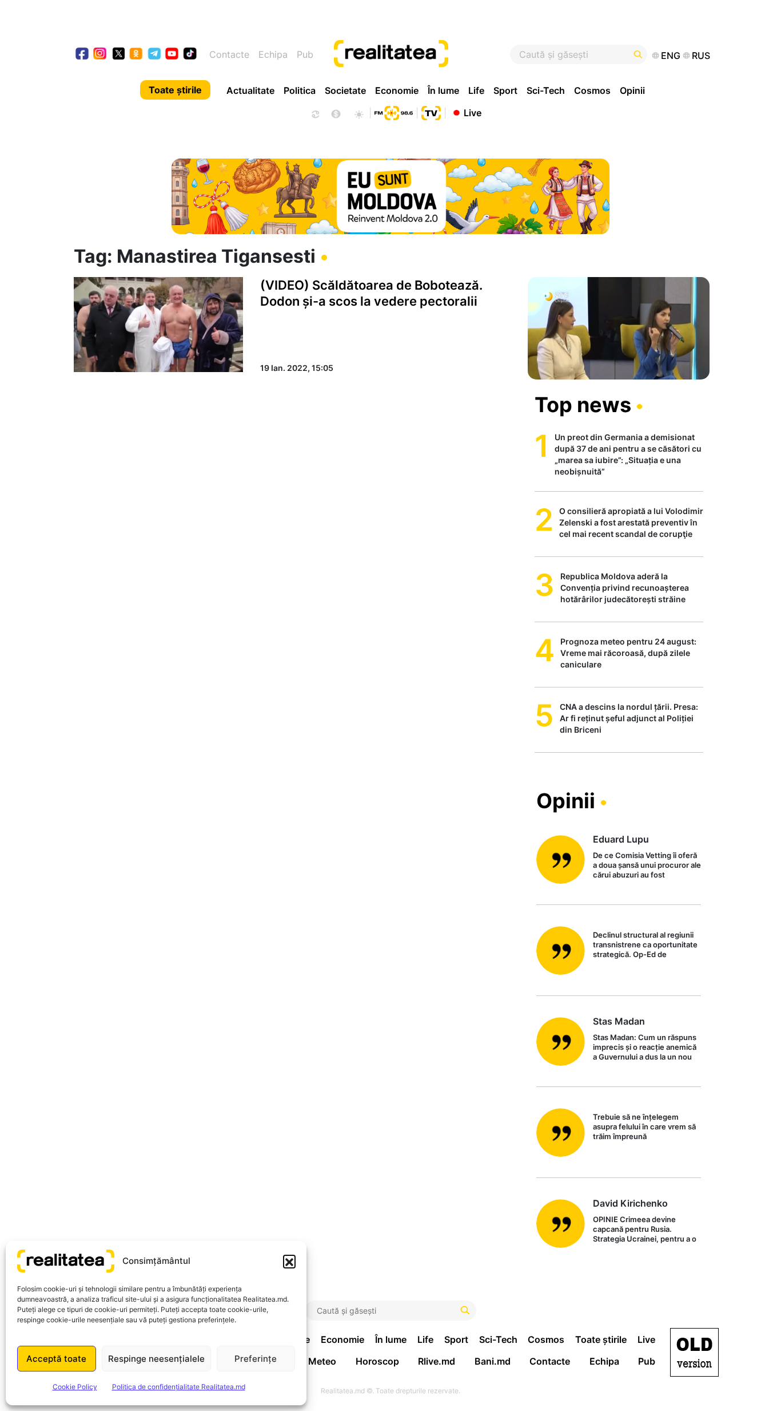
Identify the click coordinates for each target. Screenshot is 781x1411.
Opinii (632, 90)
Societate (345, 90)
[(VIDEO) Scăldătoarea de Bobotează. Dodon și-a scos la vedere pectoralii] (158, 324)
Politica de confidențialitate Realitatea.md (178, 1386)
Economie (397, 90)
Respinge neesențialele (156, 1358)
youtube (172, 55)
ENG (670, 55)
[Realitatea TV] (431, 111)
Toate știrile (175, 90)
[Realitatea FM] (393, 111)
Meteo (322, 1361)
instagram (100, 55)
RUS (701, 55)
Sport (505, 90)
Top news (583, 404)
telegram (155, 55)
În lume (443, 90)
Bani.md (493, 1361)
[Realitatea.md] (694, 1352)
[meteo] (359, 112)
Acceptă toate (56, 1358)
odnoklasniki (136, 55)
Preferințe (255, 1358)
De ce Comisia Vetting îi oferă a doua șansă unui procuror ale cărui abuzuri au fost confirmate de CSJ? (647, 866)
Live (472, 112)
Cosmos (592, 90)
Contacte (229, 54)
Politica (300, 90)
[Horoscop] (314, 112)
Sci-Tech (546, 90)
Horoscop (377, 1361)
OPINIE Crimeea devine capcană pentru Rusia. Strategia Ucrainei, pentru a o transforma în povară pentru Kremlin (644, 1230)
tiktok (190, 55)
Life (476, 90)
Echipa (273, 54)
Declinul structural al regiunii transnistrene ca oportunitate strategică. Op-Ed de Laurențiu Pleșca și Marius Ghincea (645, 945)
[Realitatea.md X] (118, 53)
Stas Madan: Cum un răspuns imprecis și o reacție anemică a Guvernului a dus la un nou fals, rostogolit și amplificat (644, 1048)
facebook (82, 55)
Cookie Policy (75, 1386)
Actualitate (250, 90)
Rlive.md (436, 1361)
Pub (305, 54)
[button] (289, 1261)
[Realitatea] (423, 54)
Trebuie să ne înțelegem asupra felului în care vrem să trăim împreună (644, 1126)
